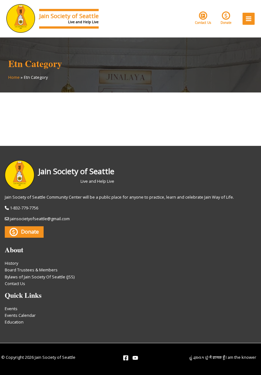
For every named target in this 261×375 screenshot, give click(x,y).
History (11, 263)
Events (11, 308)
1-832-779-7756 (24, 208)
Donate (226, 22)
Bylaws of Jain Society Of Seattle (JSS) (39, 277)
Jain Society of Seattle (69, 16)
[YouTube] (135, 358)
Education (14, 322)
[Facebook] (126, 358)
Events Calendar (20, 315)
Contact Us (203, 22)
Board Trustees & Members (31, 270)
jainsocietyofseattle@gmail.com (40, 219)
